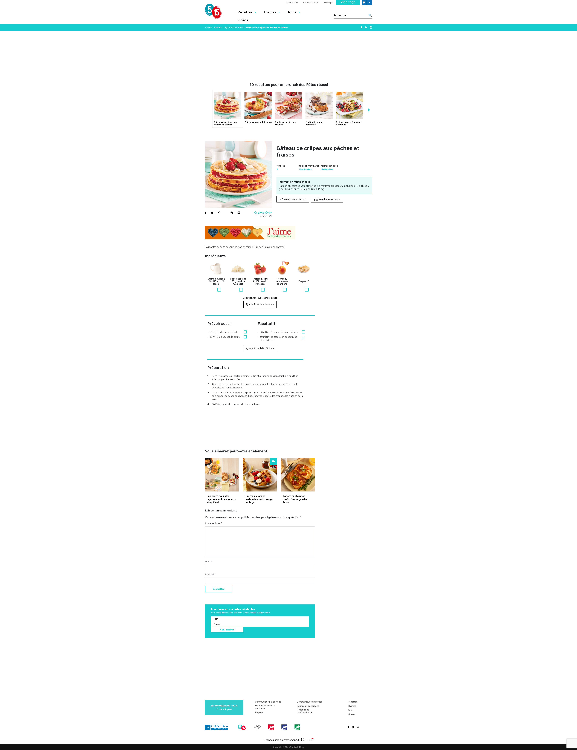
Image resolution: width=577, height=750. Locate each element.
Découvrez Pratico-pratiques (265, 707)
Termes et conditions (308, 706)
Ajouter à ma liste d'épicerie (260, 304)
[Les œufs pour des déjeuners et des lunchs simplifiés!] (222, 474)
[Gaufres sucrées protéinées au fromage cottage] (260, 474)
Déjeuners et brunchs (234, 27)
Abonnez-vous (310, 2)
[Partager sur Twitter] (212, 212)
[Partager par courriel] (239, 212)
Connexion (292, 2)
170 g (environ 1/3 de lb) (238, 281)
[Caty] (257, 727)
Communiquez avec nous (268, 701)
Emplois (259, 712)
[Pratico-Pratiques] (218, 727)
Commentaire (213, 523)
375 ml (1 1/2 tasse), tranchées (260, 281)
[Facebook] (361, 27)
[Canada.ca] (307, 739)
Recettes (245, 12)
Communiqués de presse (309, 701)
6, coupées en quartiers (282, 281)
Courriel (210, 574)
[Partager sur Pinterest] (219, 212)
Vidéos (242, 20)
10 (304, 281)
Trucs (291, 12)
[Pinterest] (366, 27)
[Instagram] (371, 27)
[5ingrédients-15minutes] (242, 727)
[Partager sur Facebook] (205, 212)
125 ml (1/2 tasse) (216, 281)
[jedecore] (284, 727)
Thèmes (270, 12)
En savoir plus (224, 707)
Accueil (208, 27)
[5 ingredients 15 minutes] (218, 12)
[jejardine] (298, 727)
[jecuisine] (271, 727)
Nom (208, 561)
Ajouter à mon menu (329, 199)
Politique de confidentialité (304, 711)
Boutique (328, 2)
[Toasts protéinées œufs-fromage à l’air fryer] (298, 474)
